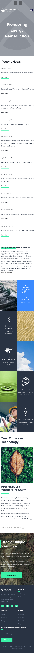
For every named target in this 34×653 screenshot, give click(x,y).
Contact (5, 646)
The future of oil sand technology (12, 528)
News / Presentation (24, 621)
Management (5, 621)
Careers (3, 624)
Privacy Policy (18, 646)
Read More (4, 77)
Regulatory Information (24, 624)
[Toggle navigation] (31, 10)
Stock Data (21, 617)
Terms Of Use (27, 646)
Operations (4, 617)
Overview (21, 614)
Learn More (11, 575)
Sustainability (22, 597)
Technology (21, 594)
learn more (5, 272)
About (3, 614)
